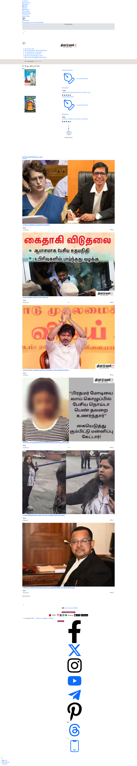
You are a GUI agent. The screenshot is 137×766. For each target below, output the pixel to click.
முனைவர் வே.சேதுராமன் (82, 78)
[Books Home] (25, 61)
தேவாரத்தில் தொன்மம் (67, 70)
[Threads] (74, 730)
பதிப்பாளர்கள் (30, 61)
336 (113, 230)
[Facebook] (74, 631)
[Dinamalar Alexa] (63, 615)
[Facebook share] (68, 125)
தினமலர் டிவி (27, 2)
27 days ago (26, 229)
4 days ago (25, 375)
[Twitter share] (68, 127)
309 (113, 302)
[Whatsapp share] (68, 128)
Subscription (27, 13)
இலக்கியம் (66, 114)
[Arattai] (68, 738)
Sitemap (51, 618)
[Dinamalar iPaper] (54, 615)
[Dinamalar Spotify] (66, 615)
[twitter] (74, 650)
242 (113, 375)
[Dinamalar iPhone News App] (61, 615)
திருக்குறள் (26, 14)
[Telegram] (74, 695)
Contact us (38, 618)
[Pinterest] (74, 711)
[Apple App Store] (77, 615)
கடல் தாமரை (27, 16)
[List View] (24, 68)
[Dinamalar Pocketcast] (70, 615)
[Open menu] (23, 18)
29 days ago (26, 592)
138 (113, 447)
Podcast (26, 4)
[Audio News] (69, 302)
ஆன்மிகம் (65, 87)
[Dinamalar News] (68, 192)
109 (113, 592)
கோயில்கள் (26, 9)
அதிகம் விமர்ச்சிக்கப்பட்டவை (32, 157)
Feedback (44, 618)
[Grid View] (22, 68)
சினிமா (25, 7)
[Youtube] (74, 680)
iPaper (25, 6)
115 (113, 520)
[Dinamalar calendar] (58, 615)
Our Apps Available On (68, 612)
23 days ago (26, 447)
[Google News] (67, 722)
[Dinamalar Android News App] (50, 615)
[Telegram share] (68, 130)
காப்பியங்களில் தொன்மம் (68, 96)
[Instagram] (74, 665)
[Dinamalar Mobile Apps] (74, 746)
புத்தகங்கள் (26, 11)
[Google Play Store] (84, 615)
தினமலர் (26, 1)
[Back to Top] (1, 758)
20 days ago (26, 302)
